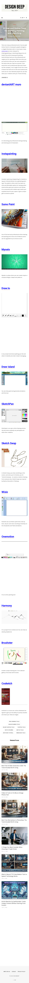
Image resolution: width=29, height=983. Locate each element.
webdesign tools (21, 732)
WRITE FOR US (7, 971)
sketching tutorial (8, 732)
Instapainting (9, 153)
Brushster (7, 642)
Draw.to (6, 288)
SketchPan (8, 403)
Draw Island (8, 366)
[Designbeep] (14, 8)
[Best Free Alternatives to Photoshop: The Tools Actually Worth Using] (14, 808)
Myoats (6, 249)
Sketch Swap (9, 443)
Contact (14, 971)
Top (15, 980)
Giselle (12, 36)
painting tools (22, 727)
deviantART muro (11, 84)
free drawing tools (14, 721)
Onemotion (8, 536)
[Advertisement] (14, 103)
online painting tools (8, 727)
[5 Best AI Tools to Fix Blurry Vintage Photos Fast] (14, 781)
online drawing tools (14, 724)
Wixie (5, 492)
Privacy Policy (21, 971)
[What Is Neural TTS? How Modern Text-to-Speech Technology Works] (14, 863)
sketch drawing (9, 730)
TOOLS (14, 24)
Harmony (7, 605)
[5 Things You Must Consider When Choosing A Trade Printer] (14, 835)
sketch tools (20, 730)
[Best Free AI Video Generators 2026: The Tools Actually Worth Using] (14, 754)
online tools (5, 51)
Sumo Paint (8, 204)
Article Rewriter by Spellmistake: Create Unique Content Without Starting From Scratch (14, 903)
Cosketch (7, 683)
